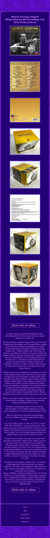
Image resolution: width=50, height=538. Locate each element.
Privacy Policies (25, 518)
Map (25, 510)
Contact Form (25, 514)
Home (25, 507)
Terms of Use (25, 521)
